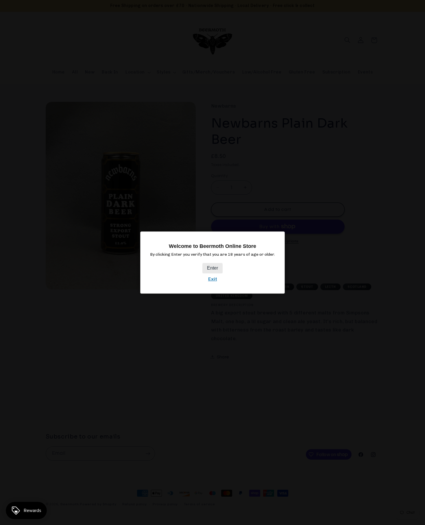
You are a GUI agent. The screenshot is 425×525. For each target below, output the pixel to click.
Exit (212, 279)
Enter (212, 268)
